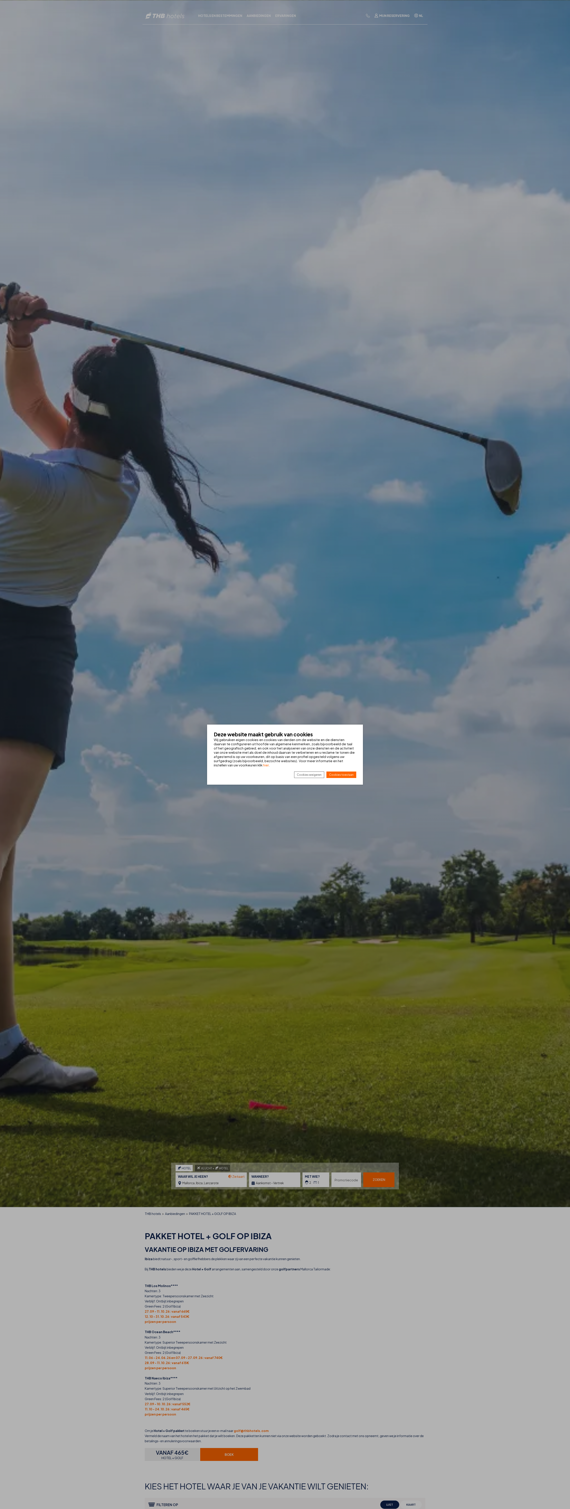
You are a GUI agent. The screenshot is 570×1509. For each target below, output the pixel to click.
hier (266, 765)
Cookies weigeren (309, 774)
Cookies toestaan (341, 774)
